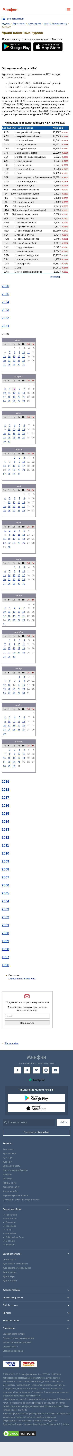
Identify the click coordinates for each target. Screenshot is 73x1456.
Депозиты (7, 1178)
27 (4, 364)
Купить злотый (10, 1280)
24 (23, 360)
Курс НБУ (7, 1162)
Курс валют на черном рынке (17, 1268)
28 (9, 364)
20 (4, 360)
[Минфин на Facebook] (17, 1070)
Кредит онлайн (10, 1191)
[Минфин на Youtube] (55, 1070)
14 (9, 356)
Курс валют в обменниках (15, 1264)
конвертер (55, 277)
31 (23, 364)
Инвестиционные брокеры (15, 1170)
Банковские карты (11, 1166)
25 (9, 401)
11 (28, 352)
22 (14, 360)
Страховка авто (10, 1347)
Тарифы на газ (10, 1183)
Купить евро (8, 1276)
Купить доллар (10, 1272)
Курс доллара (9, 1153)
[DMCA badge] (36, 1434)
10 (23, 352)
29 (14, 364)
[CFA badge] (46, 1364)
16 (19, 356)
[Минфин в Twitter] (36, 1070)
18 (9, 397)
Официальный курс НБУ (22, 978)
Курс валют (8, 1149)
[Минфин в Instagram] (46, 1070)
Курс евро (7, 1157)
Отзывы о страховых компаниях (18, 1338)
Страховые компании (13, 1351)
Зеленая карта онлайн (14, 1334)
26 (14, 401)
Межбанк (7, 1174)
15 (14, 356)
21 (9, 360)
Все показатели (15, 18)
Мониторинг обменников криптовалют (21, 1200)
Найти (63, 1122)
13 (4, 356)
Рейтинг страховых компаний (17, 1342)
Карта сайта (12, 1043)
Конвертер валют (11, 1187)
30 (19, 364)
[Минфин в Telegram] (27, 1070)
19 (14, 397)
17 (23, 356)
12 (14, 393)
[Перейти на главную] (10, 10)
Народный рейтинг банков (15, 1195)
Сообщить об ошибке (36, 1132)
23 (19, 360)
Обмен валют (9, 1259)
